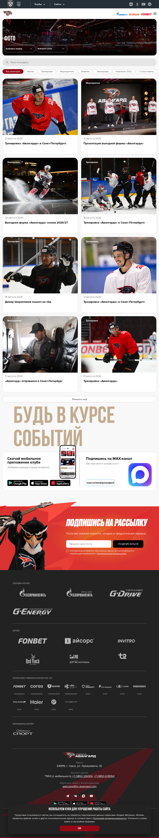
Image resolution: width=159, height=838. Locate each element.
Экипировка (103, 71)
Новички (85, 71)
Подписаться (128, 544)
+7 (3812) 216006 (82, 776)
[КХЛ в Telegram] (150, 4)
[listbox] (52, 48)
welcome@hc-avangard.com (80, 786)
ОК (79, 828)
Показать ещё (79, 399)
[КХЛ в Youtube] (143, 4)
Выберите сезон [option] (45, 49)
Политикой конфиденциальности (111, 554)
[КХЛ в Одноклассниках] (137, 4)
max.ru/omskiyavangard (100, 482)
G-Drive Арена (146, 71)
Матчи (30, 71)
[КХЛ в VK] (131, 4)
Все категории (13, 71)
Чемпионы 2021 (124, 71)
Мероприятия (67, 71)
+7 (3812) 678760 (104, 776)
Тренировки (47, 71)
